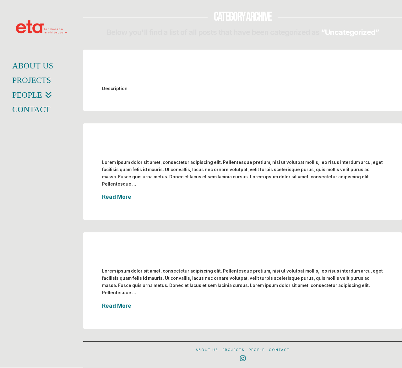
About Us (207, 350)
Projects (233, 350)
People (257, 350)
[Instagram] (243, 358)
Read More (116, 196)
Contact (279, 350)
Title (111, 74)
